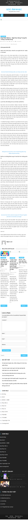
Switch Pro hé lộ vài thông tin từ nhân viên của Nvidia (4, 305)
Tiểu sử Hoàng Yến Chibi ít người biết (24, 305)
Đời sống (4, 394)
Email (3, 338)
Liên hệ (18, 4)
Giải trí (3, 397)
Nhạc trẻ (4, 408)
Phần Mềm (4, 414)
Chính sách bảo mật (12, 4)
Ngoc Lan (12, 41)
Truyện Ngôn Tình (6, 420)
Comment (4, 320)
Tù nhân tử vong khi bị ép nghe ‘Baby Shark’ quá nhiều (5, 263)
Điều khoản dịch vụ (18, 2)
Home (7, 2)
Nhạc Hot (4, 405)
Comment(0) (18, 41)
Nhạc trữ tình (5, 411)
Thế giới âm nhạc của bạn (7, 506)
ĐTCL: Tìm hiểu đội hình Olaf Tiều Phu (23, 261)
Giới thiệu (11, 2)
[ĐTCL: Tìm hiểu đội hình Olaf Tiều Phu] (23, 253)
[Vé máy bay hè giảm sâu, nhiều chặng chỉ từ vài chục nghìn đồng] (5, 476)
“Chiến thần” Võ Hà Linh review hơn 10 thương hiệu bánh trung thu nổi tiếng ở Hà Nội (14, 264)
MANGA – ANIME (5, 399)
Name (3, 333)
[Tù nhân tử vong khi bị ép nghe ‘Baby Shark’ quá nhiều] (5, 253)
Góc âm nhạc (14, 9)
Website (4, 344)
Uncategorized (5, 423)
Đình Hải (20, 479)
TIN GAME (3, 36)
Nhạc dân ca (4, 402)
